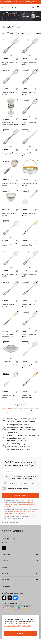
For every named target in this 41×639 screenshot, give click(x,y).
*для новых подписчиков (10, 522)
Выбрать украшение (25, 2)
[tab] (10, 55)
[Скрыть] (39, 2)
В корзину (17, 58)
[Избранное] (17, 39)
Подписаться (20, 495)
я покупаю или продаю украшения (22, 483)
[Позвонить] (33, 7)
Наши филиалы (8, 542)
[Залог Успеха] (8, 7)
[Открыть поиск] (28, 7)
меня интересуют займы (18, 488)
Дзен (4, 548)
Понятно (20, 633)
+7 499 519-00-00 (8, 539)
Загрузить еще (20, 405)
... (26, 410)
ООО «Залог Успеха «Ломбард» (20, 511)
